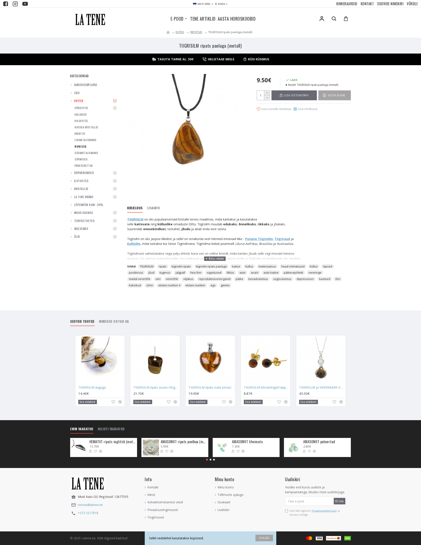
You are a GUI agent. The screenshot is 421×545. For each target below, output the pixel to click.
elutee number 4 (169, 285)
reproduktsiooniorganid (214, 279)
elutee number (195, 285)
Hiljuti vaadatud (111, 429)
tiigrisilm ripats (181, 266)
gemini (225, 285)
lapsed (327, 266)
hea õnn (196, 272)
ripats (162, 266)
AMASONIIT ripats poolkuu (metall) (184, 441)
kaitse (236, 266)
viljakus (188, 279)
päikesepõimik (293, 272)
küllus (249, 266)
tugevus (165, 272)
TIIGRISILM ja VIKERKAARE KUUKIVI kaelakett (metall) (321, 387)
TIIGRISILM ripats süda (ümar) (210, 387)
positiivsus (136, 272)
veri (158, 279)
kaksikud (135, 285)
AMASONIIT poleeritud (319, 441)
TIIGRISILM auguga (92, 387)
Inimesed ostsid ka (114, 321)
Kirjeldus (135, 208)
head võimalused (293, 266)
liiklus (230, 272)
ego (213, 285)
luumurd (324, 279)
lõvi (337, 279)
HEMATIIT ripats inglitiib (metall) (112, 441)
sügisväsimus (282, 279)
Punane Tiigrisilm (259, 239)
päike (239, 279)
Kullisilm (133, 244)
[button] (207, 460)
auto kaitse (271, 272)
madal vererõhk (139, 279)
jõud (151, 272)
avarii (254, 272)
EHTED (180, 32)
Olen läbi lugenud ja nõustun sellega (314, 512)
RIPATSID (196, 32)
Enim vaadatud (81, 429)
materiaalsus (267, 266)
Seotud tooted (82, 321)
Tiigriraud (282, 239)
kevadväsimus (258, 279)
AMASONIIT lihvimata (247, 441)
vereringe (315, 272)
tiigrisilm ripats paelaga (211, 266)
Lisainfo (153, 208)
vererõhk (172, 279)
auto (242, 272)
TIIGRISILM (135, 219)
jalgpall (180, 272)
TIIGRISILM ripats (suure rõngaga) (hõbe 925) (156, 387)
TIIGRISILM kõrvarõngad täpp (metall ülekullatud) (266, 387)
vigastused (214, 272)
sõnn (149, 285)
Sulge (264, 538)
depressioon (305, 279)
